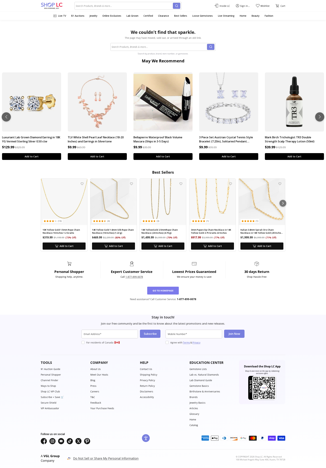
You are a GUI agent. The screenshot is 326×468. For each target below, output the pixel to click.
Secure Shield (48, 402)
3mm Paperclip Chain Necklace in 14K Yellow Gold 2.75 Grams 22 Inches (211, 231)
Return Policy (147, 385)
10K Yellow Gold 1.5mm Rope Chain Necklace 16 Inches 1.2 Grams (61, 231)
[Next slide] (319, 117)
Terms (186, 342)
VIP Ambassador (50, 408)
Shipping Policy (148, 374)
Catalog (193, 425)
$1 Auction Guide (50, 369)
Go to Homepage (163, 290)
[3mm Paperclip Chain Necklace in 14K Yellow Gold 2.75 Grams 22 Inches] (212, 202)
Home (192, 419)
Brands (193, 397)
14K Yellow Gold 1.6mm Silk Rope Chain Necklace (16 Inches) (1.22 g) (113, 231)
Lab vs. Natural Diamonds (204, 374)
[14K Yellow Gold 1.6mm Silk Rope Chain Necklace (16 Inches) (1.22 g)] (113, 202)
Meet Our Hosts (99, 374)
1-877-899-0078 (134, 276)
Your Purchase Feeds (102, 408)
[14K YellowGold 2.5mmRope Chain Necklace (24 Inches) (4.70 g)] (163, 202)
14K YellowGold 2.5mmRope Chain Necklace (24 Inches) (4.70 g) (159, 231)
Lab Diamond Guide (200, 380)
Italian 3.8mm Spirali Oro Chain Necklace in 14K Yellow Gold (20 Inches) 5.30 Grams (261, 231)
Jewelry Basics (197, 402)
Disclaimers (146, 391)
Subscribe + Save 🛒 (52, 397)
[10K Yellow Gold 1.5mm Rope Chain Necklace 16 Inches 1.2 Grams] (64, 202)
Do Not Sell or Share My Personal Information (106, 458)
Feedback (95, 402)
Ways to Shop (48, 385)
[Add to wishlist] (82, 183)
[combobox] (124, 6)
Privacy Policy (147, 380)
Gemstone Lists (198, 369)
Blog (92, 380)
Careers (94, 391)
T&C (92, 397)
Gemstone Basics (199, 385)
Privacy (196, 342)
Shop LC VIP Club (50, 391)
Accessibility (147, 397)
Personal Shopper (51, 374)
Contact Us (146, 369)
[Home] (58, 6)
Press (93, 385)
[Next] (282, 203)
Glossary (194, 413)
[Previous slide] (6, 117)
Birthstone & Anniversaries (204, 391)
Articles (193, 408)
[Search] (176, 6)
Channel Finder (49, 380)
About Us (95, 369)
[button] (64, 362)
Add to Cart (32, 156)
